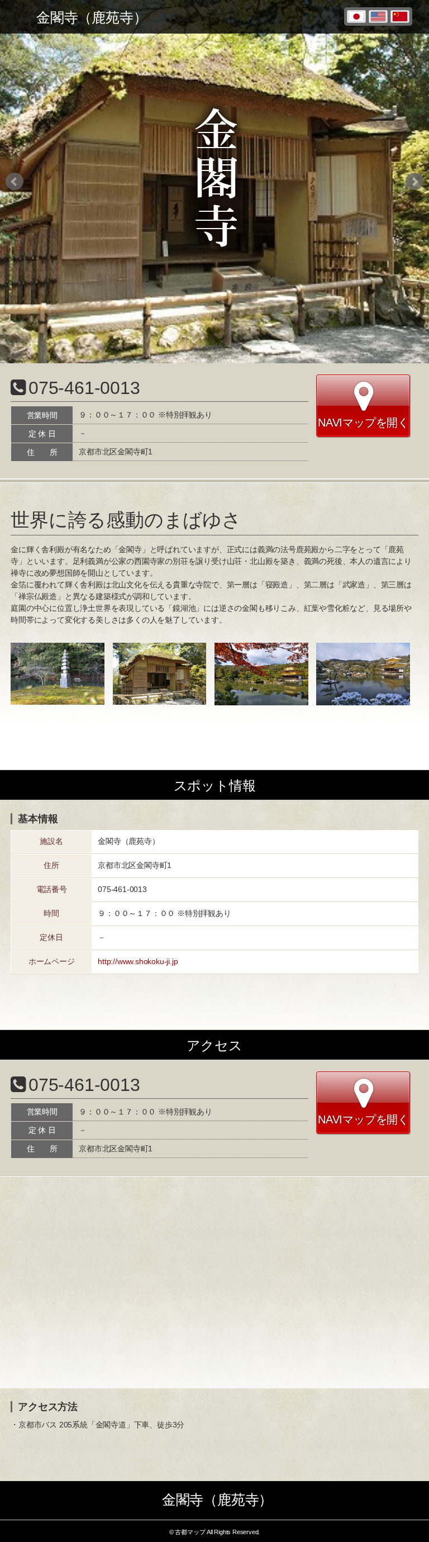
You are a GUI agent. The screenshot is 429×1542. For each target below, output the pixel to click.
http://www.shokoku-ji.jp (138, 961)
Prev (14, 182)
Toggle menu (17, 17)
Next (414, 182)
